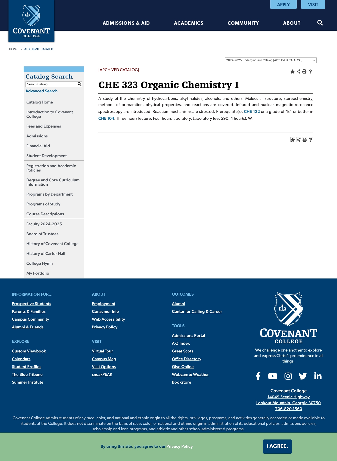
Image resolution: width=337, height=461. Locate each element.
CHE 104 (106, 118)
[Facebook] (258, 377)
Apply (283, 4)
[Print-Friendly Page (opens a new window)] (304, 71)
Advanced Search (41, 90)
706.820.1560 (288, 408)
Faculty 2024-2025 (44, 223)
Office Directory (186, 358)
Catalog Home (39, 102)
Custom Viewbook (29, 351)
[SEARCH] (320, 23)
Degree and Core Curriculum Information (53, 182)
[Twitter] (303, 377)
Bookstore (181, 382)
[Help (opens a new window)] (310, 71)
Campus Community (30, 319)
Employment (103, 303)
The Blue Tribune (27, 374)
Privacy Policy (104, 327)
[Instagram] (288, 377)
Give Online (183, 366)
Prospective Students (31, 303)
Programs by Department (49, 194)
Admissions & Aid (126, 23)
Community (243, 23)
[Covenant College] (31, 20)
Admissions (37, 136)
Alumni (178, 303)
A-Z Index (181, 343)
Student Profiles (26, 366)
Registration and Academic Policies (51, 167)
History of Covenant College (52, 243)
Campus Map (104, 358)
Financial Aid (38, 145)
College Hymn (39, 263)
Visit (313, 4)
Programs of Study (43, 204)
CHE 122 (252, 111)
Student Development (46, 155)
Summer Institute (27, 382)
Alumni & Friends (28, 327)
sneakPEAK (102, 374)
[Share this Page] (298, 71)
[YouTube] (272, 377)
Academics (189, 23)
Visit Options (104, 366)
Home (13, 49)
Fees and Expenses (43, 126)
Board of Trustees (42, 233)
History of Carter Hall (45, 253)
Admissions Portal (188, 335)
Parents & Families (29, 311)
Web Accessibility (108, 319)
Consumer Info (105, 311)
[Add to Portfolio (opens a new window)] (292, 71)
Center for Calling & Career (197, 311)
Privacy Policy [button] (179, 447)
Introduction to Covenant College (49, 114)
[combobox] (271, 60)
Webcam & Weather (190, 374)
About (292, 23)
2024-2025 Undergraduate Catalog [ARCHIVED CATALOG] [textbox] (264, 60)
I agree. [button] (277, 446)
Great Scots (182, 351)
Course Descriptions (45, 213)
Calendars (21, 358)
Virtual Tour (102, 351)
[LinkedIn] (318, 377)
